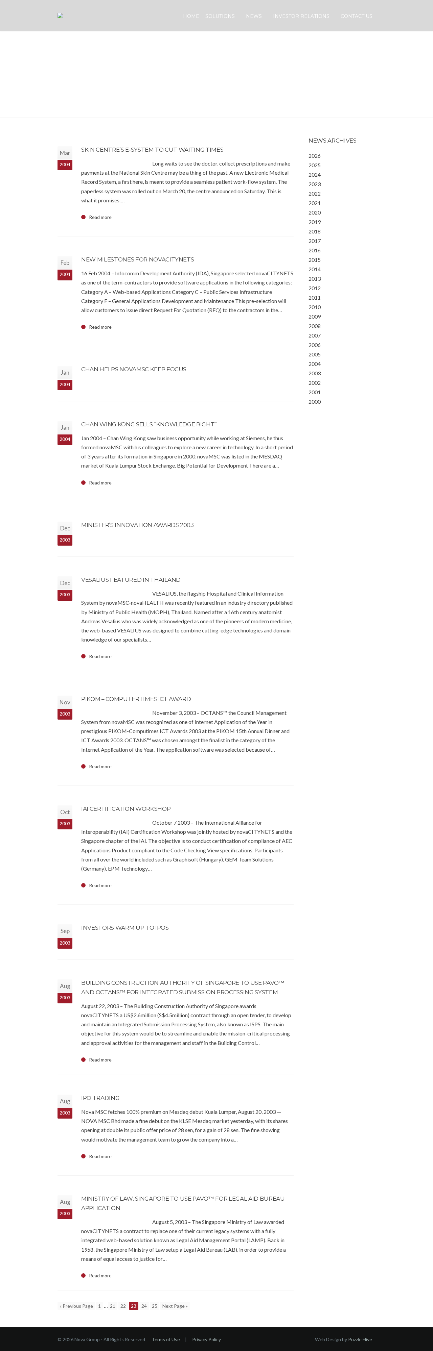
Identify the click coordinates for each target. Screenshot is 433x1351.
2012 (315, 288)
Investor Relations (301, 16)
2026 (315, 155)
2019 (315, 222)
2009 (315, 316)
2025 (315, 165)
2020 (315, 212)
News (254, 16)
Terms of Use (166, 1339)
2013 (315, 278)
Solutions (220, 16)
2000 (315, 401)
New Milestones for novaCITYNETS (137, 259)
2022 (315, 193)
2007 (315, 335)
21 (112, 1306)
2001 (315, 392)
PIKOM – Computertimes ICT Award (136, 699)
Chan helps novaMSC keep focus (133, 369)
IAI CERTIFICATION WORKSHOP (125, 808)
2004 (315, 363)
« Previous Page (76, 1306)
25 (154, 1306)
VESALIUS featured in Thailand (131, 579)
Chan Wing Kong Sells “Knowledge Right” (149, 424)
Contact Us (356, 16)
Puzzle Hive (360, 1339)
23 (133, 1306)
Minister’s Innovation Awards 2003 (137, 525)
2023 (315, 184)
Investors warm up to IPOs (125, 927)
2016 (315, 250)
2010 (315, 307)
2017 (315, 240)
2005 (315, 354)
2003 (315, 373)
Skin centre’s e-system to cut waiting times (152, 149)
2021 (315, 203)
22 (123, 1306)
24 (144, 1306)
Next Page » (175, 1306)
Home (191, 16)
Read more (100, 217)
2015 (315, 259)
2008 (315, 326)
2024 (315, 174)
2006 (315, 345)
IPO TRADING (100, 1098)
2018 (315, 231)
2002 (315, 382)
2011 (315, 297)
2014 (315, 269)
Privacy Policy (206, 1339)
